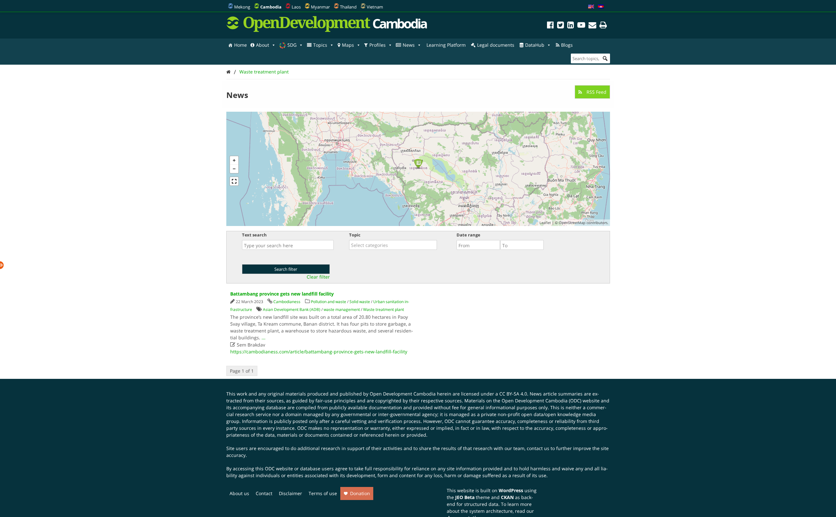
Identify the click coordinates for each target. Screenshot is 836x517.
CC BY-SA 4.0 (513, 394)
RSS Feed (595, 92)
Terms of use (323, 493)
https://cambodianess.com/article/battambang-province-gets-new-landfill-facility (318, 351)
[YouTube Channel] (581, 26)
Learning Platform (446, 45)
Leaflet (545, 222)
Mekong (242, 7)
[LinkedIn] (570, 26)
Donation (360, 493)
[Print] (603, 26)
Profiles (377, 45)
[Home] (228, 72)
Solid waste (359, 301)
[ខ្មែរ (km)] (601, 7)
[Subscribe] (592, 26)
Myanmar (320, 7)
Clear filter (318, 277)
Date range (468, 235)
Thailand (348, 7)
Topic (355, 235)
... (263, 337)
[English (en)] (591, 7)
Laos (296, 7)
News (409, 45)
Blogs (567, 45)
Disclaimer (290, 493)
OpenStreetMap (572, 222)
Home (240, 45)
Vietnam (375, 7)
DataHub (534, 45)
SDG (292, 45)
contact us (538, 448)
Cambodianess (286, 301)
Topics (320, 45)
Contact (264, 493)
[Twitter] (560, 26)
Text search (254, 235)
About (262, 45)
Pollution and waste (328, 301)
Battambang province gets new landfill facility (282, 294)
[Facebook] (550, 26)
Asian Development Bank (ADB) (291, 309)
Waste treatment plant (264, 72)
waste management (342, 309)
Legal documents (495, 45)
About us (239, 493)
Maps (348, 45)
